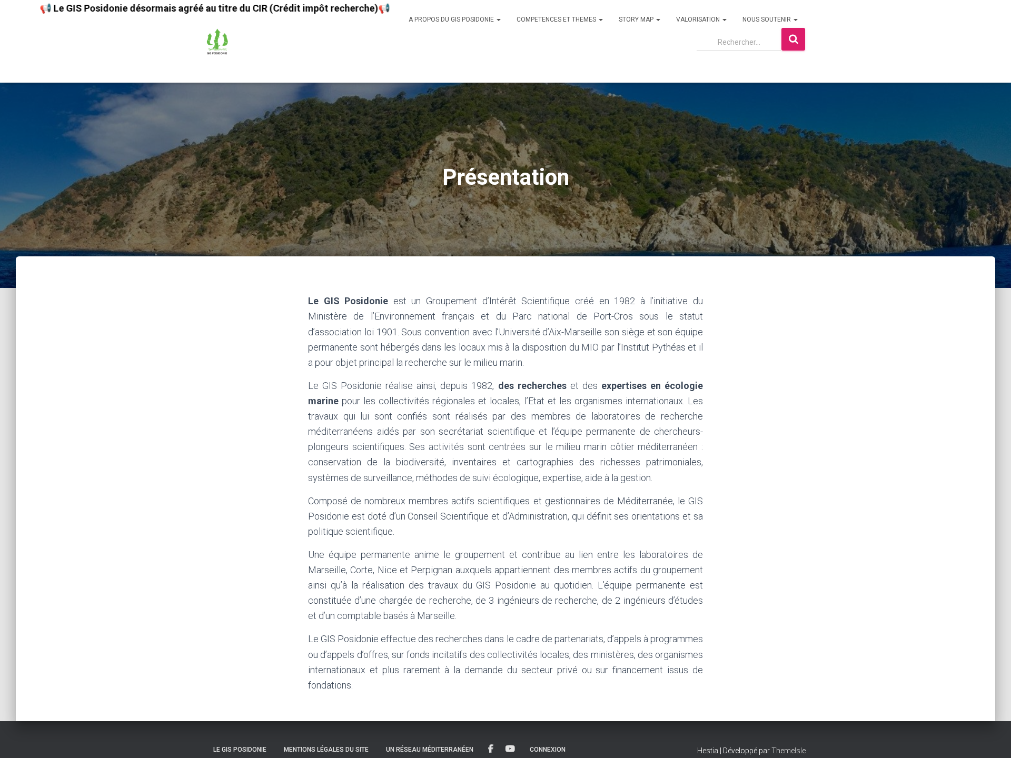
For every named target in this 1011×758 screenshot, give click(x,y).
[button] (498, 19)
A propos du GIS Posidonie (452, 19)
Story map (637, 19)
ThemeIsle (788, 750)
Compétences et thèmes (557, 19)
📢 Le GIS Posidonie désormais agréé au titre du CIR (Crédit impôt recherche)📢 (186, 8)
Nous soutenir (767, 19)
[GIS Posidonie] (217, 41)
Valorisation (698, 19)
